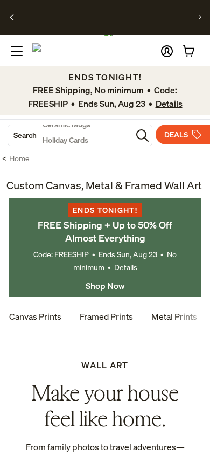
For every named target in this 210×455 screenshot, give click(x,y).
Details (125, 267)
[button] (167, 51)
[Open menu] (17, 51)
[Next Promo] (200, 17)
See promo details (103, 21)
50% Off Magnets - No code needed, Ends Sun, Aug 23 (101, 12)
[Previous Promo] (12, 17)
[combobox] (70, 135)
